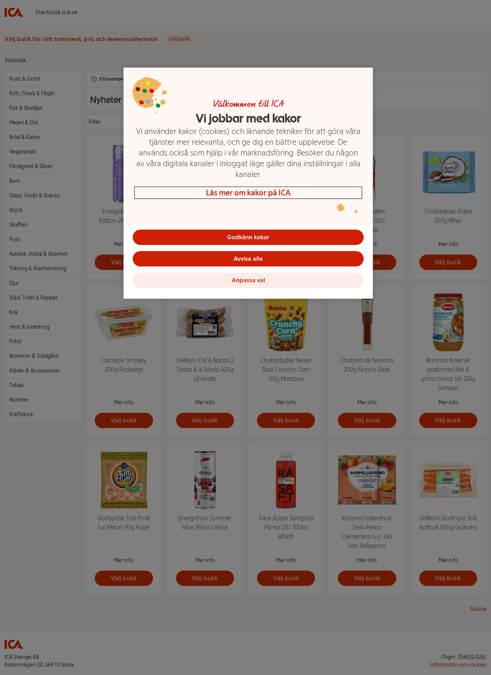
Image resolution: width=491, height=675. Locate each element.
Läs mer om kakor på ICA (248, 192)
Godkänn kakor (248, 237)
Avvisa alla (248, 258)
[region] (248, 183)
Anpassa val (248, 280)
